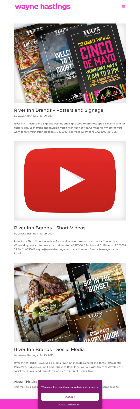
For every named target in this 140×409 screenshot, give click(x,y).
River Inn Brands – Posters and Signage (58, 110)
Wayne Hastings (28, 115)
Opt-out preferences (68, 404)
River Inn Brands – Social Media (49, 349)
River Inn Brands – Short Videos (49, 228)
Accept (70, 396)
